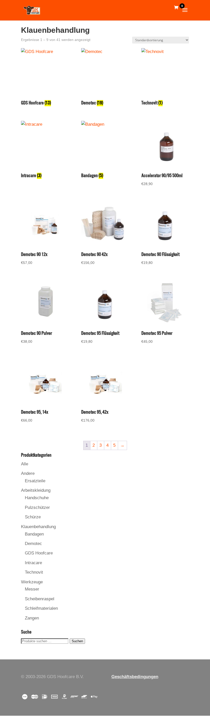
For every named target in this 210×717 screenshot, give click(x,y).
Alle (24, 464)
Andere (28, 473)
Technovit (34, 572)
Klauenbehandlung (38, 526)
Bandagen (34, 534)
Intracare (33, 562)
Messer (32, 589)
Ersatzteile (35, 480)
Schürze (33, 517)
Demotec (33, 543)
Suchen (77, 641)
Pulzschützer (37, 507)
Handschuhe (37, 497)
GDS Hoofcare (39, 553)
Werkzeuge (32, 582)
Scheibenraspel (39, 598)
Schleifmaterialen (41, 608)
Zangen (32, 618)
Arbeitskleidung (35, 490)
